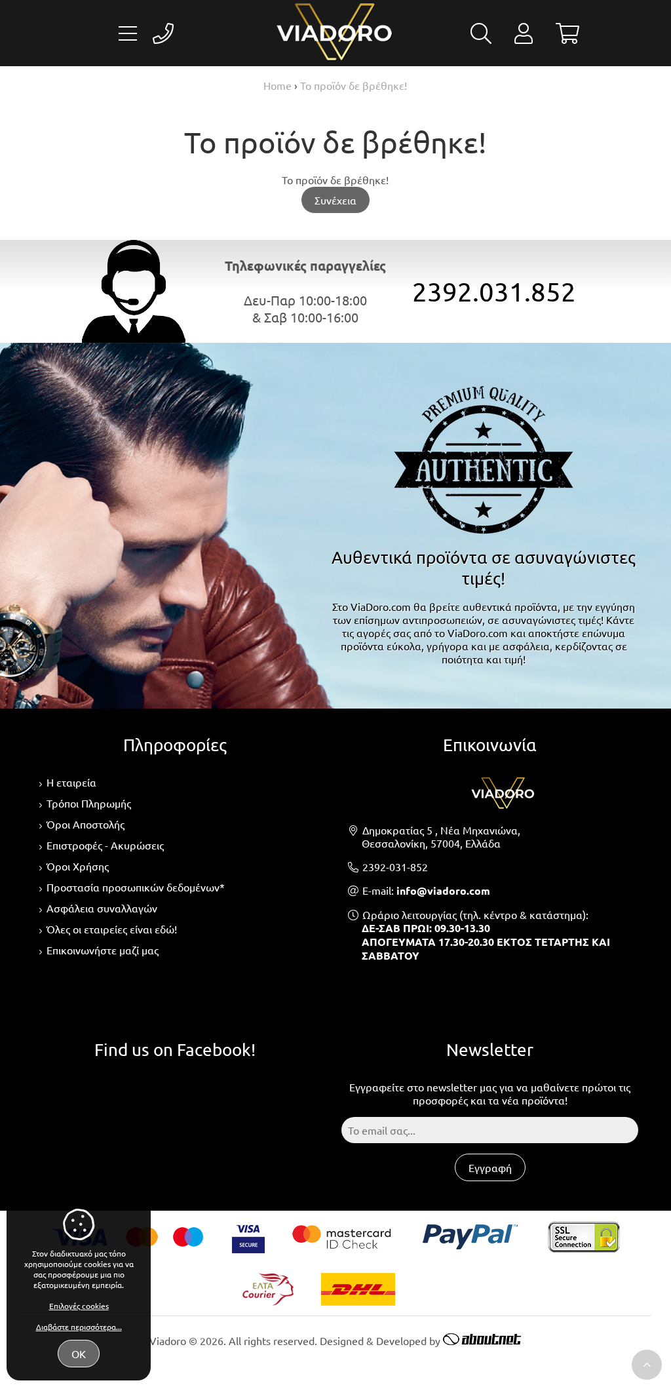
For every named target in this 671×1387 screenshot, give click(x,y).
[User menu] (523, 36)
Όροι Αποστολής (86, 823)
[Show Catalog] (128, 33)
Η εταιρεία (71, 782)
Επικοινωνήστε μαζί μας (103, 949)
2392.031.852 (494, 291)
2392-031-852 (395, 866)
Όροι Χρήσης (78, 865)
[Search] (480, 36)
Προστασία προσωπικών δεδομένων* (136, 886)
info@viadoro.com (443, 890)
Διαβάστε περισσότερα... (79, 1326)
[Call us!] (163, 33)
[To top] (646, 1364)
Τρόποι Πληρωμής (89, 803)
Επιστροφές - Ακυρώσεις (105, 844)
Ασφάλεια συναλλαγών (102, 907)
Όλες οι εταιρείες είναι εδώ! (112, 928)
